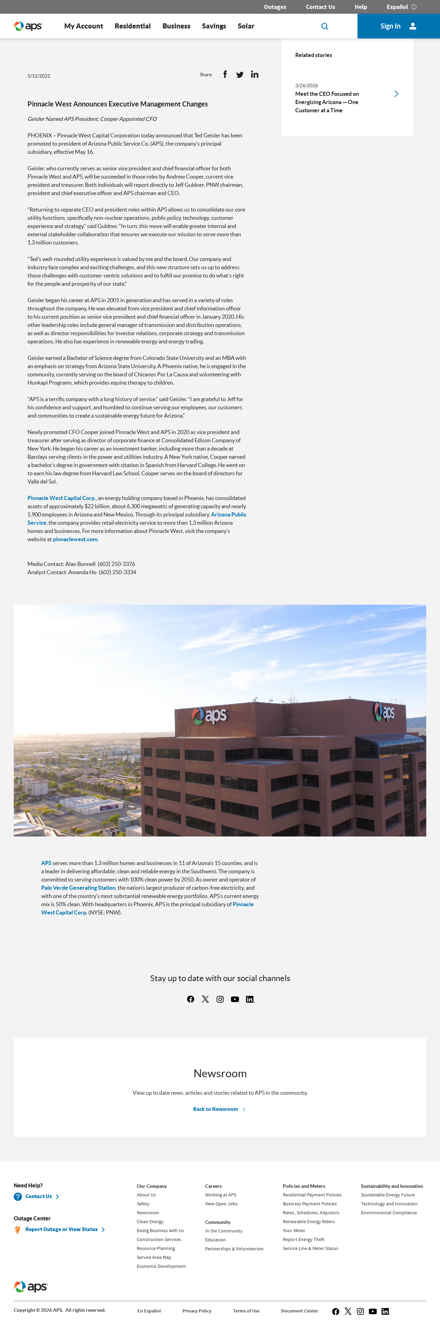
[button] (225, 75)
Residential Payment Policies (312, 1195)
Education (215, 1240)
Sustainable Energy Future (388, 1195)
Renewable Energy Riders (308, 1221)
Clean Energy (150, 1221)
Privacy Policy (197, 1311)
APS (47, 863)
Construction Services (159, 1239)
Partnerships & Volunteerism (234, 1248)
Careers (213, 1186)
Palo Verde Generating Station (78, 888)
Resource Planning (156, 1248)
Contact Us (320, 7)
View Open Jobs (221, 1204)
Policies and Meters (304, 1186)
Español (397, 7)
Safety (143, 1204)
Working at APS (220, 1195)
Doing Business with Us (160, 1230)
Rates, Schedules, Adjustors (311, 1212)
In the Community (224, 1231)
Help (361, 7)
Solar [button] (246, 26)
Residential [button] (133, 26)
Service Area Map (154, 1257)
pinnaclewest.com (75, 539)
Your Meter (294, 1230)
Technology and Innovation (389, 1204)
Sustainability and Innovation (392, 1186)
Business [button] (176, 26)
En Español (149, 1311)
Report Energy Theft (303, 1239)
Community (217, 1222)
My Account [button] (83, 26)
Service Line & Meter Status (310, 1248)
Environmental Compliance (389, 1212)
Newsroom (148, 1212)
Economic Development (161, 1266)
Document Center (299, 1311)
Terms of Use (246, 1311)
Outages (275, 7)
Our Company (152, 1186)
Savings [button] (214, 26)
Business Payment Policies (310, 1204)
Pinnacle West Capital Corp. (62, 498)
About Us (146, 1195)
